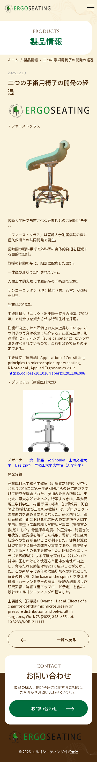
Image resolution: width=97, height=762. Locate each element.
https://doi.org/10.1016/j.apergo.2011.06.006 (47, 373)
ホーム (13, 59)
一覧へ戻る (66, 639)
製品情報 (31, 59)
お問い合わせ (44, 708)
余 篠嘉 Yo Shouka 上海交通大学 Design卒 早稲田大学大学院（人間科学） (47, 462)
